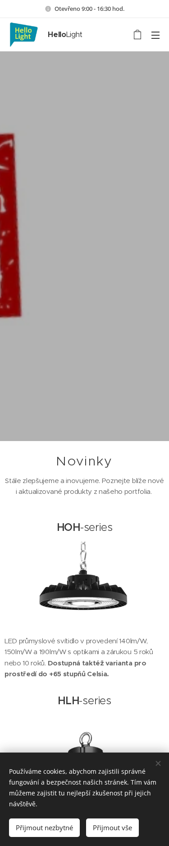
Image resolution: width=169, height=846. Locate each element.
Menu (155, 35)
